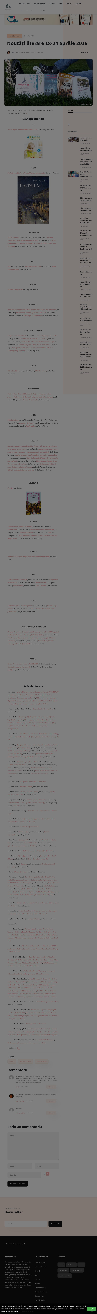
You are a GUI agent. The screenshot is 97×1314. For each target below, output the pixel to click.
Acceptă (91, 1309)
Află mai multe (13, 1311)
